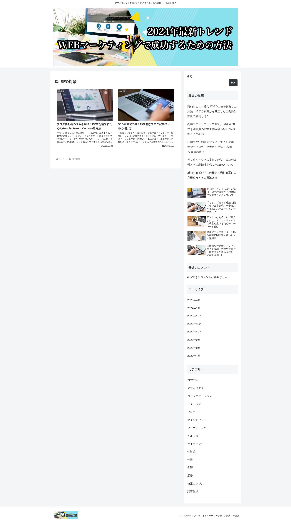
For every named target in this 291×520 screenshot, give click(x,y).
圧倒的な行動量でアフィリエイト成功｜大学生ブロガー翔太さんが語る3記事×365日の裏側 (211, 147)
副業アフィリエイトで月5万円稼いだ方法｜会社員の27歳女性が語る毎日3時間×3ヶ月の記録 (211, 129)
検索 (189, 76)
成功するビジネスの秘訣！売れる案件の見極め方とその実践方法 (211, 175)
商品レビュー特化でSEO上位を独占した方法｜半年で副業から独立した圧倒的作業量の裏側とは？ (212, 111)
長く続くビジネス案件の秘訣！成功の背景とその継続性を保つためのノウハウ (211, 162)
